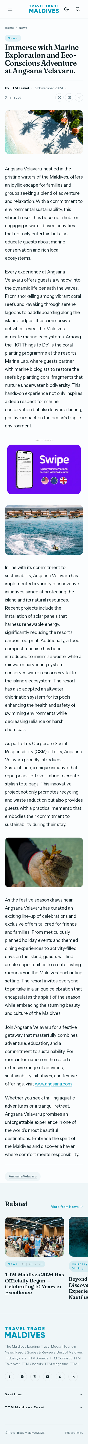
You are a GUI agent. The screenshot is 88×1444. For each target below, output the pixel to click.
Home (9, 28)
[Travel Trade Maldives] (25, 1332)
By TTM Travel (17, 88)
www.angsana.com (53, 1084)
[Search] (77, 9)
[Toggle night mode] (66, 9)
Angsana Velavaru (23, 1176)
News (23, 28)
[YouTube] (47, 1376)
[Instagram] (22, 1376)
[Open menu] (10, 9)
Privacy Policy (74, 1432)
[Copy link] (79, 97)
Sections (13, 1394)
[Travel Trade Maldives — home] (44, 9)
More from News (64, 1207)
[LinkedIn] (73, 1376)
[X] (35, 1376)
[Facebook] (9, 1376)
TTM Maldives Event (25, 1407)
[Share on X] (59, 97)
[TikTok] (60, 1376)
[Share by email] (69, 97)
